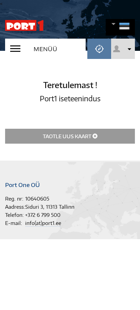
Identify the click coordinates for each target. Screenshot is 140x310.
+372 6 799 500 (42, 215)
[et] (124, 29)
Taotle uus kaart (67, 136)
